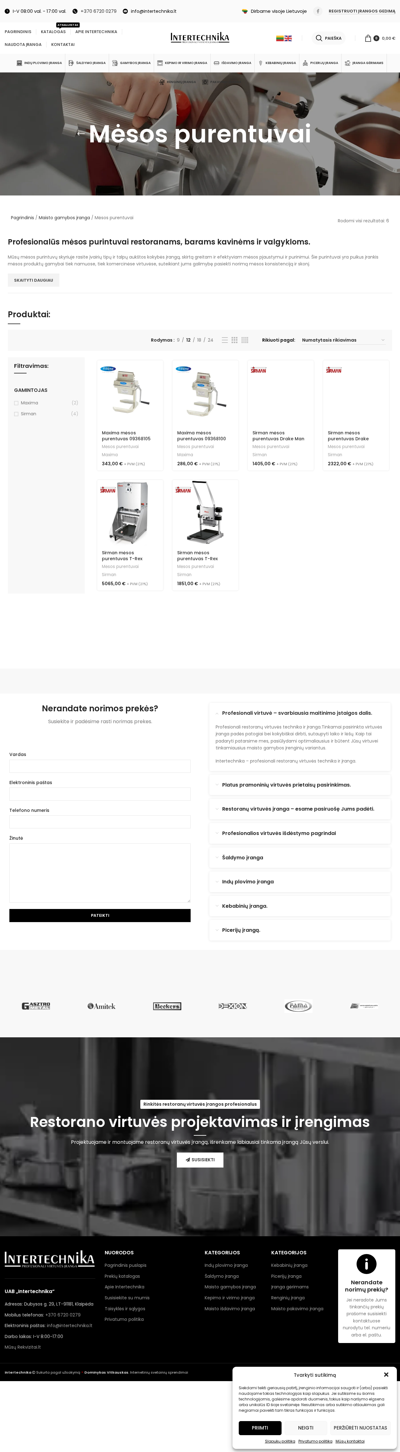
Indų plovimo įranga (226, 1265)
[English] (288, 38)
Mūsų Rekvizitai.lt (23, 1347)
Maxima (29, 403)
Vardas (17, 754)
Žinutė (16, 838)
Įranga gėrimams (290, 1287)
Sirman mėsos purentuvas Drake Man (278, 436)
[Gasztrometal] (36, 1006)
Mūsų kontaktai (350, 1441)
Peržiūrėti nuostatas (360, 1428)
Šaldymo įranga (222, 1276)
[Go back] (81, 134)
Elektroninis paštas (30, 782)
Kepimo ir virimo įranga (230, 1298)
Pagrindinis (22, 218)
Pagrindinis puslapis (126, 1265)
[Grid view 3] (235, 340)
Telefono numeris (29, 810)
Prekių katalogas (122, 1276)
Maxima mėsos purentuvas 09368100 (201, 436)
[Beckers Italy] (167, 1006)
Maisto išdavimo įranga (230, 1309)
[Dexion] (233, 1006)
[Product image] (281, 393)
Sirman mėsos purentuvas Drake (348, 436)
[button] (387, 1375)
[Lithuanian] (280, 38)
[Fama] (298, 1006)
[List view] (225, 340)
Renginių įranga (288, 1298)
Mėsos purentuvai (120, 447)
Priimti (260, 1428)
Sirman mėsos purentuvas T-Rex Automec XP (122, 559)
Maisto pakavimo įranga (297, 1309)
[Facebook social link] (317, 11)
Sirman (28, 414)
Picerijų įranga (286, 1276)
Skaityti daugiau (33, 280)
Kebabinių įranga (289, 1265)
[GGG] (364, 1006)
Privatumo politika (315, 1441)
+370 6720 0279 (63, 1315)
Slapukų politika (280, 1441)
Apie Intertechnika (124, 1287)
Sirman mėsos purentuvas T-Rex (197, 556)
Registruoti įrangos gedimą (362, 11)
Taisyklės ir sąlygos (125, 1309)
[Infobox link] (94, 11)
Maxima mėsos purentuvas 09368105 (126, 436)
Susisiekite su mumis (127, 1298)
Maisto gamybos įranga (64, 218)
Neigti (305, 1428)
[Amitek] (101, 1006)
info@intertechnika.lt (69, 1325)
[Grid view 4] (245, 340)
